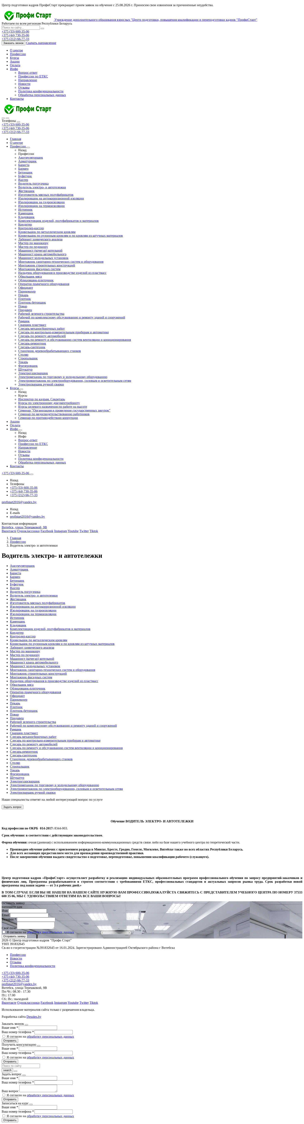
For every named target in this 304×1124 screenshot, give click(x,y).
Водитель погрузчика (33, 183)
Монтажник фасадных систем (39, 269)
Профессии (18, 54)
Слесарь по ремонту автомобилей (42, 336)
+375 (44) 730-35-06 (15, 128)
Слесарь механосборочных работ (41, 328)
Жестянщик (26, 191)
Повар (22, 306)
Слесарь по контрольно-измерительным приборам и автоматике (63, 332)
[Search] (7, 118)
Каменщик (25, 213)
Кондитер (25, 224)
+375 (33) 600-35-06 (15, 124)
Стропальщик (28, 358)
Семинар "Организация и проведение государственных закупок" (64, 410)
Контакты (17, 98)
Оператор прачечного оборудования (43, 284)
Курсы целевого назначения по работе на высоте (52, 406)
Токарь (23, 362)
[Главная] (28, 113)
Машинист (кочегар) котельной (40, 250)
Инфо (14, 69)
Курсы (14, 57)
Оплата (15, 65)
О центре (16, 50)
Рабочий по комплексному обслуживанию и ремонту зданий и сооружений (71, 317)
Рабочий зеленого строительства (41, 313)
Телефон (9, 919)
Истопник (25, 209)
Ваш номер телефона (18, 1032)
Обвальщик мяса (30, 276)
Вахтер (23, 180)
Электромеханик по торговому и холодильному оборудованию (62, 377)
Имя (5, 910)
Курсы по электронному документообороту (49, 403)
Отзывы (24, 87)
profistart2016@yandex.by (27, 516)
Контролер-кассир (31, 228)
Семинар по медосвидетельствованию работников (54, 414)
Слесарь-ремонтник (32, 343)
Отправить (10, 1040)
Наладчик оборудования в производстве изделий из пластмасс (62, 273)
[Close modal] (26, 1024)
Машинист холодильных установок (43, 258)
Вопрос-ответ (27, 72)
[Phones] (3, 118)
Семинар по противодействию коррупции (48, 418)
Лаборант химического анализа (40, 239)
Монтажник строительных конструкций (46, 265)
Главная (15, 139)
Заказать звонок (13, 43)
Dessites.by (33, 1016)
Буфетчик (25, 176)
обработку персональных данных (50, 932)
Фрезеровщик (28, 366)
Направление (27, 80)
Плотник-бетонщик (32, 302)
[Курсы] (21, 389)
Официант (25, 287)
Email (6, 915)
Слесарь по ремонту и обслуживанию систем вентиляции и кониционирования (74, 339)
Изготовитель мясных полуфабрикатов (45, 194)
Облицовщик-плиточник (36, 280)
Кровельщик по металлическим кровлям (46, 232)
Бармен (23, 168)
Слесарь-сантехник (31, 347)
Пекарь (23, 295)
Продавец (25, 310)
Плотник (24, 299)
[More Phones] (31, 474)
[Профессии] (28, 147)
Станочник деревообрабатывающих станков (49, 351)
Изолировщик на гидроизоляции (41, 202)
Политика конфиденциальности (40, 91)
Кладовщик (26, 217)
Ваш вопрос (10, 1091)
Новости (24, 84)
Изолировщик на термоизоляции (41, 206)
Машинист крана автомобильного (42, 254)
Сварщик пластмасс (32, 325)
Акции (15, 61)
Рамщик (24, 321)
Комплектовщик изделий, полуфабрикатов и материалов (58, 220)
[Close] (18, 122)
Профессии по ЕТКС (33, 76)
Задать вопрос (12, 807)
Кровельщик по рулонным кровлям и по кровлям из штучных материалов (70, 235)
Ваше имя (10, 1027)
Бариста (23, 165)
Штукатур (25, 369)
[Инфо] (20, 430)
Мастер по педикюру (33, 247)
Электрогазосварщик (33, 373)
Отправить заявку (14, 936)
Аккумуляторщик (30, 157)
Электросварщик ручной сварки (41, 384)
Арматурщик (27, 161)
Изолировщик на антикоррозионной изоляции (51, 198)
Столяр (23, 354)
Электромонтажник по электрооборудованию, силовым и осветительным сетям (74, 380)
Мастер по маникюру (33, 243)
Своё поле (9, 928)
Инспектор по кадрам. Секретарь (41, 399)
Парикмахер (27, 291)
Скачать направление (41, 43)
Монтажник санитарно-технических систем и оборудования (60, 261)
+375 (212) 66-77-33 (15, 132)
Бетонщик (25, 172)
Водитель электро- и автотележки (42, 187)
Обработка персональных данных (42, 95)
